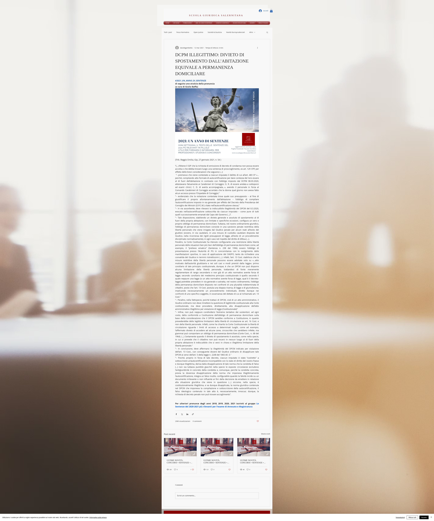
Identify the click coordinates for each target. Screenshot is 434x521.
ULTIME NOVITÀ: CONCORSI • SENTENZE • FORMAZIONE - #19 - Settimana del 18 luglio (215, 461)
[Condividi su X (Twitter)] (182, 414)
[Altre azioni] (257, 47)
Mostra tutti (265, 434)
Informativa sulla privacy (98, 517)
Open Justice (198, 32)
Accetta (424, 517)
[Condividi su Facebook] (176, 414)
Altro (251, 32)
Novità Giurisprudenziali (235, 32)
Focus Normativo (182, 32)
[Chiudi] (431, 517)
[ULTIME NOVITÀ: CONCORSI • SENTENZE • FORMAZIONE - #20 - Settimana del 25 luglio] (180, 447)
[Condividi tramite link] (193, 414)
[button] (271, 10)
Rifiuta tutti (412, 517)
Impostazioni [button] (400, 517)
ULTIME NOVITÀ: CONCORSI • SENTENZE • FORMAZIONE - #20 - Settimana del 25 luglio (178, 461)
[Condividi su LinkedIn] (187, 414)
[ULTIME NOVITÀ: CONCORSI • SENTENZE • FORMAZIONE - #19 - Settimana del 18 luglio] (217, 447)
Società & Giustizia (215, 32)
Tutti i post (168, 32)
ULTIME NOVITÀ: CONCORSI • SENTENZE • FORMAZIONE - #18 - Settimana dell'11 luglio (252, 461)
